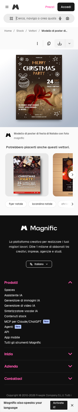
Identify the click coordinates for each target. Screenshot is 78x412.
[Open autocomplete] (10, 18)
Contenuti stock (15, 316)
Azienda (11, 366)
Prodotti (11, 282)
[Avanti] (72, 174)
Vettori (33, 31)
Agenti (12, 327)
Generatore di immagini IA (22, 300)
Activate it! (58, 405)
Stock (20, 31)
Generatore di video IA (19, 306)
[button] (39, 264)
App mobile (12, 337)
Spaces (9, 290)
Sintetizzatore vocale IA (21, 311)
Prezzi (49, 7)
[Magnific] (39, 229)
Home (8, 31)
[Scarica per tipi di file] (69, 43)
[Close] (72, 405)
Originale (29, 58)
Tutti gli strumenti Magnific (22, 342)
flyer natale (16, 204)
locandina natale (42, 204)
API (6, 332)
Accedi (66, 7)
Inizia (8, 354)
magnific (19, 138)
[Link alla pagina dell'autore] (8, 135)
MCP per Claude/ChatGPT (26, 322)
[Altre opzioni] (37, 43)
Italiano (39, 264)
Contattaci (13, 378)
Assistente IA (13, 295)
